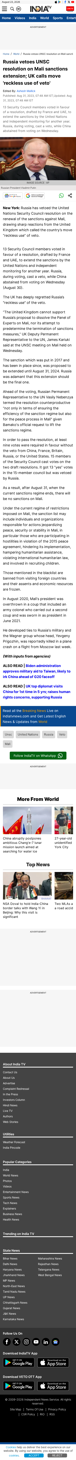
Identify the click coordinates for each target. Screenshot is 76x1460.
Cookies (11, 1447)
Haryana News (12, 1269)
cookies (14, 1455)
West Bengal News (50, 1275)
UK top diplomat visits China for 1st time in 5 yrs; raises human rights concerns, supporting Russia (36, 691)
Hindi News (10, 1105)
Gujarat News (11, 1308)
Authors (8, 1116)
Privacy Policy (57, 1409)
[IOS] (56, 2)
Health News (11, 1219)
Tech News (10, 1203)
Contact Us (10, 1072)
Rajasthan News (48, 1264)
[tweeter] (16, 1342)
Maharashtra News (50, 1258)
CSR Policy (28, 1414)
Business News (12, 1214)
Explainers (9, 1208)
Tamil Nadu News (14, 1291)
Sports (58, 18)
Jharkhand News (14, 1275)
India (32, 18)
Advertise (9, 1083)
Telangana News (48, 1269)
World (44, 18)
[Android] (59, 2)
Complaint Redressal (16, 1088)
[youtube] (36, 1342)
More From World (38, 799)
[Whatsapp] (61, 195)
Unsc (8, 734)
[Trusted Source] (35, 195)
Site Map (15, 1409)
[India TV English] (40, 9)
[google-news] (55, 1342)
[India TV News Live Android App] (18, 1362)
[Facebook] (7, 1342)
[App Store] (53, 1362)
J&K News (9, 1313)
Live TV (7, 1110)
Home (6, 18)
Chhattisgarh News (15, 1302)
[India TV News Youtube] (72, 2)
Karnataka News (13, 1319)
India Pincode (11, 1147)
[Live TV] (70, 8)
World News (10, 1175)
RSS (52, 1414)
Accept (34, 1455)
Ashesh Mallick (26, 91)
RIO (42, 1414)
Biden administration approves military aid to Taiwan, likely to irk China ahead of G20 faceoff (37, 671)
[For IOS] (53, 1386)
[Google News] (13, 195)
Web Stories (10, 1121)
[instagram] (26, 1342)
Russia (48, 734)
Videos (20, 18)
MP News (9, 1280)
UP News (9, 1297)
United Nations (28, 734)
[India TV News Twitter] (69, 2)
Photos (7, 1181)
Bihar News (10, 1258)
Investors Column (14, 1099)
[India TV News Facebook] (65, 2)
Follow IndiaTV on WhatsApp (35, 756)
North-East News (14, 1286)
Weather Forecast (14, 1142)
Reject (57, 1455)
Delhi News (10, 1264)
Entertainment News (16, 1192)
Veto (62, 734)
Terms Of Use (34, 1409)
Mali (8, 744)
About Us (9, 1077)
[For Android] (18, 1386)
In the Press (10, 1094)
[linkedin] (46, 1342)
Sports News (11, 1197)
